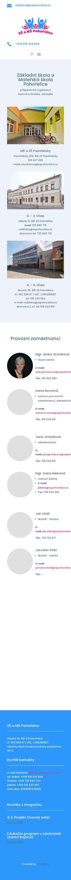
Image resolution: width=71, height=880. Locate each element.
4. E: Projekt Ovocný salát (28, 817)
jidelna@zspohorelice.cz (53, 487)
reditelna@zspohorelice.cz (45, 772)
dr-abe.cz (43, 864)
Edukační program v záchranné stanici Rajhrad (34, 835)
